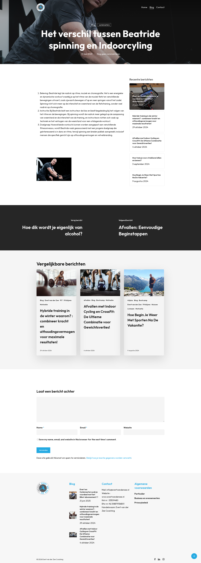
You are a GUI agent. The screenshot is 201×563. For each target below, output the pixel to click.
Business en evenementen (147, 498)
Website (128, 427)
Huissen (155, 305)
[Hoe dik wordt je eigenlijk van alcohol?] (50, 227)
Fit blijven (67, 300)
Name (40, 427)
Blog (93, 25)
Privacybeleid (141, 502)
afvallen (87, 300)
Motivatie (44, 305)
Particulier (139, 493)
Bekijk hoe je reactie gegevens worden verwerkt (108, 458)
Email (83, 427)
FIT (61, 300)
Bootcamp (100, 300)
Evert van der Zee (52, 300)
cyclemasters (104, 25)
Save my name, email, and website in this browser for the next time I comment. (77, 439)
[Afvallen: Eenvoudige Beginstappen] (150, 227)
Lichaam (130, 309)
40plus (130, 300)
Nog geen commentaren (108, 54)
